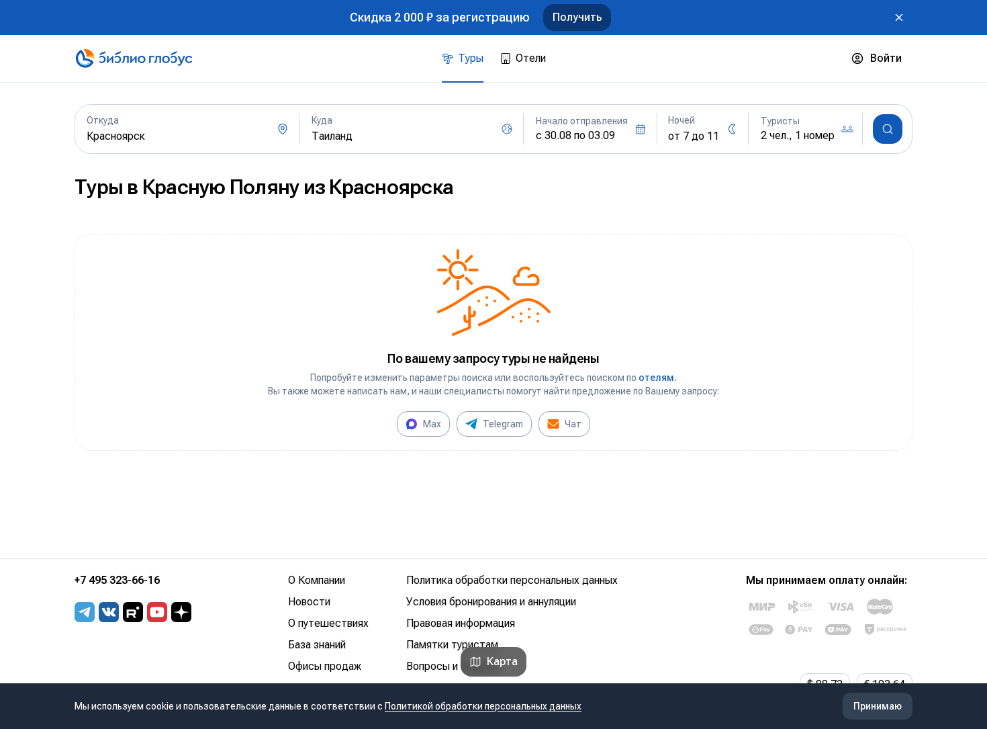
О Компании (316, 580)
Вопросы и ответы (452, 666)
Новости (309, 601)
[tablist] (494, 58)
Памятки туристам (452, 644)
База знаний (317, 644)
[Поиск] (887, 129)
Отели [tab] (531, 58)
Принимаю (877, 706)
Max (432, 424)
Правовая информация (460, 623)
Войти (886, 58)
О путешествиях (328, 623)
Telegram (503, 424)
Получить (577, 17)
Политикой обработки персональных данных (483, 706)
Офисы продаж (324, 666)
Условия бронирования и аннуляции (491, 601)
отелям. (658, 377)
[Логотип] (134, 58)
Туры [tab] (470, 58)
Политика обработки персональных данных (512, 580)
